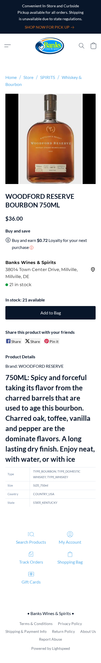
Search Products (31, 541)
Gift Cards (31, 581)
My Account (70, 541)
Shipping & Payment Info (26, 631)
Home (11, 77)
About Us (88, 631)
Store (28, 77)
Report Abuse (50, 639)
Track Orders (31, 561)
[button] (50, 46)
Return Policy (63, 631)
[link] (50, 27)
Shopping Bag (70, 561)
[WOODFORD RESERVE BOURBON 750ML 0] (50, 139)
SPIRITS (47, 77)
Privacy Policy (70, 623)
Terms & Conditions (36, 623)
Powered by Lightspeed (50, 648)
